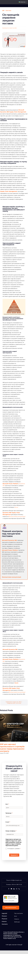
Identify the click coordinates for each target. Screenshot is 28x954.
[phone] (19, 888)
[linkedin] (14, 888)
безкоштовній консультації (17, 516)
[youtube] (11, 888)
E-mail (7, 822)
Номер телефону (10, 831)
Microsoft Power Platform (11, 659)
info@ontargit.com (16, 880)
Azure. (16, 507)
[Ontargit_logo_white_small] (5, 5)
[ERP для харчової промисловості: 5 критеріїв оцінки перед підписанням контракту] (14, 728)
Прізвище (8, 813)
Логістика (8, 10)
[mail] (16, 888)
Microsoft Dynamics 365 (10, 649)
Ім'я (7, 804)
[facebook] (8, 888)
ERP (3, 10)
